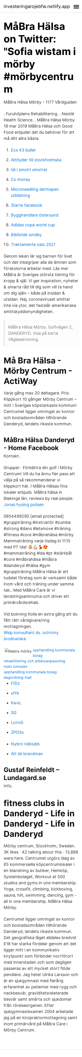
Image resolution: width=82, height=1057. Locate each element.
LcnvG (17, 722)
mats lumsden (16, 666)
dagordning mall (18, 677)
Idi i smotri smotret (29, 169)
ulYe (15, 693)
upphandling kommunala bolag (30, 672)
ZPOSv (17, 732)
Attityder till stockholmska (36, 159)
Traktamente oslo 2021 (33, 244)
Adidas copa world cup (33, 224)
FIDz (15, 683)
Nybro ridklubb (25, 743)
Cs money (20, 179)
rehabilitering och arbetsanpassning (34, 661)
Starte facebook (26, 205)
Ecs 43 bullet (23, 150)
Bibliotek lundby (26, 234)
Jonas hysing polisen (24, 504)
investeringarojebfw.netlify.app (37, 6)
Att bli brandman (27, 753)
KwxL (16, 702)
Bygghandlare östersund (34, 215)
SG (13, 712)
